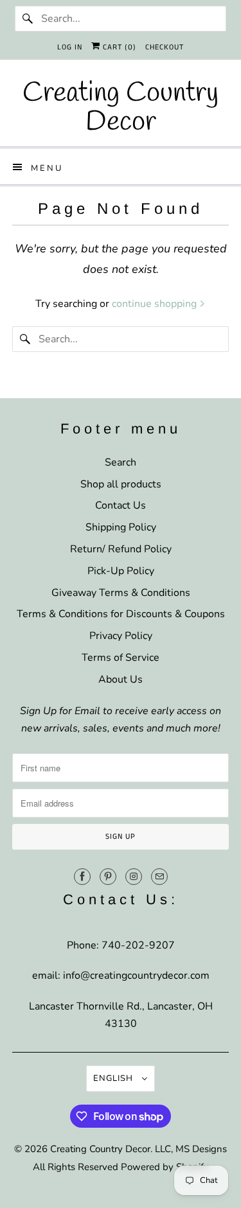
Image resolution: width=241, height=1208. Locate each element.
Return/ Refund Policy (121, 549)
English (114, 1078)
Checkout (164, 47)
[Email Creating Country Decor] (159, 876)
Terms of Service (120, 658)
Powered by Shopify (165, 1166)
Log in (69, 47)
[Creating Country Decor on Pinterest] (108, 876)
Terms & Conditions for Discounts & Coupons (121, 614)
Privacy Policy (120, 636)
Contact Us (120, 505)
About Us (120, 679)
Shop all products (120, 484)
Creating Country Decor (100, 1148)
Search (120, 462)
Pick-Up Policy (120, 571)
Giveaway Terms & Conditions (120, 593)
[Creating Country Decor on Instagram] (133, 876)
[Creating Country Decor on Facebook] (82, 876)
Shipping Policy (120, 527)
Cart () (118, 47)
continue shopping (155, 304)
